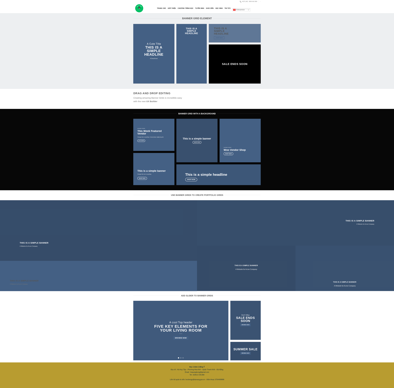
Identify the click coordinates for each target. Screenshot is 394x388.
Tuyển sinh (199, 8)
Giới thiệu (172, 8)
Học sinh (219, 8)
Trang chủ (161, 8)
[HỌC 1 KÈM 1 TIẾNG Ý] (143, 8)
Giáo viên (210, 8)
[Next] (224, 331)
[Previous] (138, 331)
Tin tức (227, 8)
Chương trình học (185, 8)
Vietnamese (240, 10)
